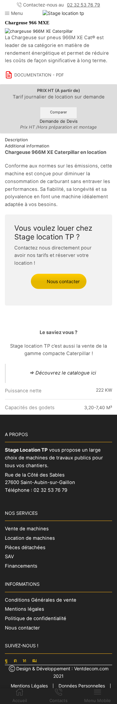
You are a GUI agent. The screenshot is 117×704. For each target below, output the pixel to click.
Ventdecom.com (91, 668)
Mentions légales (24, 609)
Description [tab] (16, 139)
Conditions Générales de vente (40, 600)
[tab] (58, 140)
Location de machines (30, 538)
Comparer (58, 112)
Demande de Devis (59, 121)
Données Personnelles (81, 686)
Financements (21, 566)
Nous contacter (63, 281)
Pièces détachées (25, 547)
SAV (9, 557)
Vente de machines (27, 529)
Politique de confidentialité (35, 618)
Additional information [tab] (27, 145)
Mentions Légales (29, 686)
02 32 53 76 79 (83, 4)
